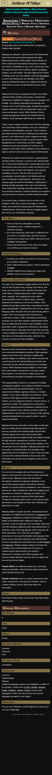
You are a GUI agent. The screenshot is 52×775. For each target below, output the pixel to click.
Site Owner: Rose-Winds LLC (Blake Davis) (28, 714)
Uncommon (7, 39)
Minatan (42, 687)
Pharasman (6, 518)
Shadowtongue (8, 678)
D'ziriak (27, 687)
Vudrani (20, 690)
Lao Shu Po (26, 530)
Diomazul (9, 545)
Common (6, 675)
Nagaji (4, 690)
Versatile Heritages (35, 20)
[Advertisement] (26, 743)
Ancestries (10, 20)
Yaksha (27, 690)
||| (4, 3)
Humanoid (18, 39)
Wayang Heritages (35, 26)
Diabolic (34, 687)
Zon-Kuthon (44, 76)
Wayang (12, 33)
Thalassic (12, 690)
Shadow (28, 39)
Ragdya (47, 542)
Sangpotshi (41, 515)
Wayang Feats (29, 23)
